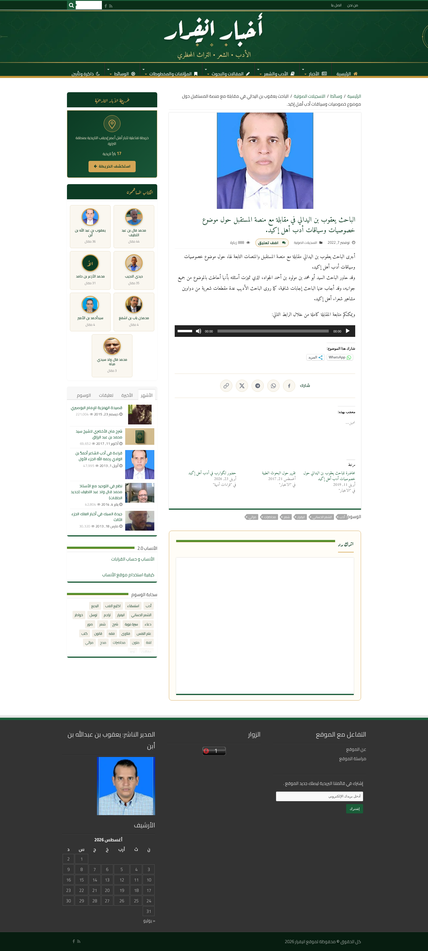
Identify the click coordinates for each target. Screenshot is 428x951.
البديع (95, 605)
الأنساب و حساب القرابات (132, 559)
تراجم (107, 615)
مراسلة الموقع (352, 758)
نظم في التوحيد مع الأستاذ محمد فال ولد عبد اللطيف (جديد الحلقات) (96, 491)
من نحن (352, 5)
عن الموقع (356, 749)
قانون (98, 633)
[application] (265, 331)
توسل (93, 615)
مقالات (146, 651)
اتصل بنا (336, 5)
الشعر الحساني (322, 517)
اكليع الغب (113, 605)
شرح (115, 624)
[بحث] (71, 5)
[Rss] (111, 6)
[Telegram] (258, 386)
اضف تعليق (268, 242)
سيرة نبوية (131, 624)
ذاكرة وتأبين (83, 72)
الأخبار (314, 72)
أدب (342, 517)
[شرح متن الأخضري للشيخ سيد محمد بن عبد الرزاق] (139, 436)
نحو (132, 651)
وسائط (336, 96)
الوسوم (84, 395)
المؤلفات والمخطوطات (171, 72)
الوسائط (122, 72)
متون (135, 642)
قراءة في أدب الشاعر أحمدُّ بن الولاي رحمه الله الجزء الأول (98, 455)
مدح (103, 642)
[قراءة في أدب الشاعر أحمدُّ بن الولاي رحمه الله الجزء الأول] (139, 464)
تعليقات (106, 395)
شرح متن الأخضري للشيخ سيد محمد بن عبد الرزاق (99, 434)
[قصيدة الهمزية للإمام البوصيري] (139, 414)
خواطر (79, 615)
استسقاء (133, 605)
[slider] (186, 330)
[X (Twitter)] (242, 386)
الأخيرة (127, 395)
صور (90, 624)
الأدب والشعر (276, 72)
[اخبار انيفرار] (214, 36)
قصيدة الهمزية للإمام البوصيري (96, 407)
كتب (85, 633)
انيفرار (301, 517)
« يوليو (149, 920)
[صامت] (198, 331)
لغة (148, 642)
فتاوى (125, 633)
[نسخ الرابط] (226, 386)
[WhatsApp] (273, 386)
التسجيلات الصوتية (309, 96)
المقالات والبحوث (228, 72)
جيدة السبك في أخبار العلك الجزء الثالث (96, 516)
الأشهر (147, 395)
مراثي (252, 517)
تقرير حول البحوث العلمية (279, 473)
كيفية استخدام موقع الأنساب (128, 574)
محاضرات (270, 517)
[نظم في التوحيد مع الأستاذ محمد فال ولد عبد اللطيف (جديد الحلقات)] (139, 493)
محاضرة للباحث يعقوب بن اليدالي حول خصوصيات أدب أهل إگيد (329, 476)
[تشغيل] (348, 331)
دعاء (148, 624)
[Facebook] (105, 6)
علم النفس (144, 633)
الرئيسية (344, 72)
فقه (112, 633)
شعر (287, 517)
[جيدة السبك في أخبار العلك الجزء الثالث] (139, 521)
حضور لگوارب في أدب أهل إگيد (212, 473)
